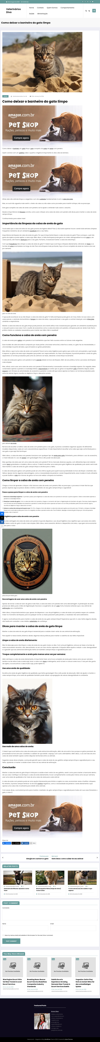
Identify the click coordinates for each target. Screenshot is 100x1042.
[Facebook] (2, 514)
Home (31, 8)
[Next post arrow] (97, 857)
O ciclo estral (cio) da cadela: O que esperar (80, 889)
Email (52, 924)
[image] (42, 126)
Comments (5, 908)
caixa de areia (68, 199)
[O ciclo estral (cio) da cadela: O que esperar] (82, 878)
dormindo (13, 443)
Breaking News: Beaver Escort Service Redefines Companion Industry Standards (37, 983)
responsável (42, 369)
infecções (90, 319)
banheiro (16, 149)
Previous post (44, 856)
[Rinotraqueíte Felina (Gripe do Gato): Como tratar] (50, 878)
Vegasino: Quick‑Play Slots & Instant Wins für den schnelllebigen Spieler (85, 983)
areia (51, 149)
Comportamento (67, 8)
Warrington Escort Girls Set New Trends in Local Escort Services (12, 981)
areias (24, 458)
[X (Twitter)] (2, 518)
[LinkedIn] (2, 522)
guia (31, 149)
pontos (40, 784)
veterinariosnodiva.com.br (20, 96)
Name (4, 924)
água (44, 661)
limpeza (22, 212)
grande (38, 360)
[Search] (86, 11)
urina (12, 246)
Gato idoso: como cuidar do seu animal (67, 859)
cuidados (43, 199)
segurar (5, 371)
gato (23, 149)
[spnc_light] (89, 10)
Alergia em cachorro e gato (37, 859)
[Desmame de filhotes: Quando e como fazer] (17, 878)
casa (88, 237)
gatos (20, 340)
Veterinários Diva (13, 10)
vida (16, 475)
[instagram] (90, 2)
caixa (45, 149)
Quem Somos (52, 8)
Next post (55, 856)
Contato (40, 8)
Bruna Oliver (55, 1011)
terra (8, 464)
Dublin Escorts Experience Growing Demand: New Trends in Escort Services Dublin (60, 983)
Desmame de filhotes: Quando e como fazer (16, 889)
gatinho (21, 153)
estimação (6, 608)
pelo (75, 369)
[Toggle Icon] (94, 10)
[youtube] (93, 2)
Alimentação (42, 14)
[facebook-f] (83, 2)
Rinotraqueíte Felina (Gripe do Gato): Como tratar (48, 889)
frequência (13, 244)
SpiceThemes (69, 1039)
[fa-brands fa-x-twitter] (85, 2)
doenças (24, 240)
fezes (89, 244)
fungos (33, 319)
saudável (33, 231)
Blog (5, 959)
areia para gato (59, 455)
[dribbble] (88, 2)
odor (58, 606)
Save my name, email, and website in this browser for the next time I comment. (29, 935)
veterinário (33, 621)
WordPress (47, 1039)
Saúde (31, 14)
